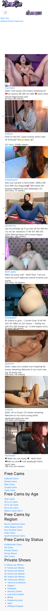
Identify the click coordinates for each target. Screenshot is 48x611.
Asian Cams (9, 533)
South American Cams (14, 536)
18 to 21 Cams (11, 502)
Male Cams (9, 484)
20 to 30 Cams (11, 505)
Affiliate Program (15, 606)
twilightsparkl (11, 180)
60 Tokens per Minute (14, 576)
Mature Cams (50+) (13, 511)
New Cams (9, 556)
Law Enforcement (15, 594)
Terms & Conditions (16, 582)
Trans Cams (9, 490)
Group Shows (10, 553)
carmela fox (10, 225)
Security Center (14, 591)
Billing (10, 597)
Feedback (11, 588)
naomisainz (10, 455)
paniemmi (9, 363)
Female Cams (10, 481)
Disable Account (15, 600)
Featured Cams (11, 478)
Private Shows (11, 550)
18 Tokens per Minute (14, 571)
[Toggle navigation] (5, 12)
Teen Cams (9, 499)
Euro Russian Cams (13, 530)
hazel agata (10, 271)
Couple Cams (10, 487)
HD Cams (8, 547)
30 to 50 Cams (11, 508)
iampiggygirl (10, 317)
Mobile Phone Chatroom (12, 21)
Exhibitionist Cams (13, 544)
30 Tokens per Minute (14, 573)
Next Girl (5, 18)
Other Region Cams (13, 527)
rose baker (10, 88)
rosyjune (9, 409)
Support (11, 585)
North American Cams (14, 524)
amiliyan (9, 134)
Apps (9, 603)
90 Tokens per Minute (14, 579)
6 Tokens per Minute (13, 565)
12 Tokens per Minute (14, 568)
